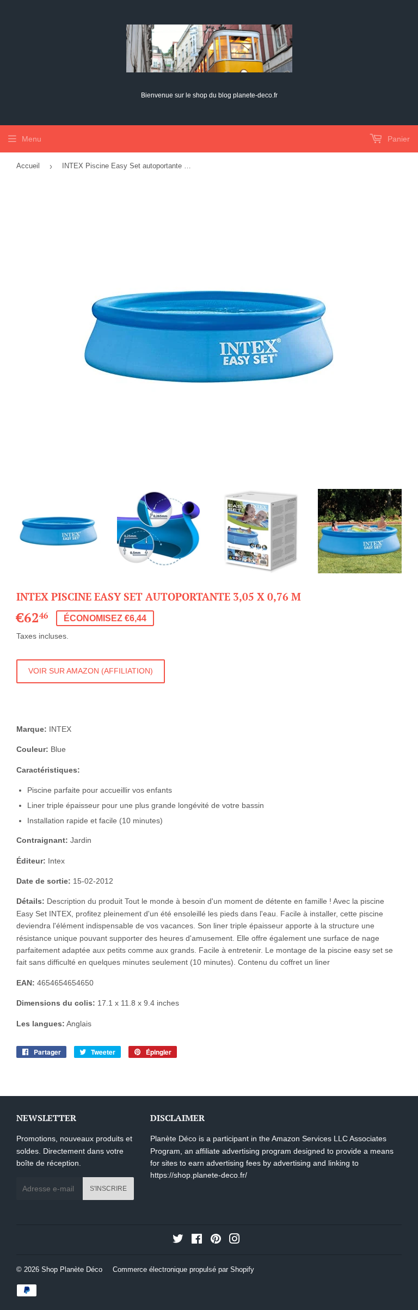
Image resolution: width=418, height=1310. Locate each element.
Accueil (28, 166)
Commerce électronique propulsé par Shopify (183, 1269)
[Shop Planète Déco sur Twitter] (178, 1240)
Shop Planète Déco (71, 1269)
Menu (31, 138)
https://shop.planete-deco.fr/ (198, 1175)
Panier (397, 138)
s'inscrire (108, 1188)
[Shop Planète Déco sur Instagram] (234, 1240)
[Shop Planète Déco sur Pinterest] (216, 1240)
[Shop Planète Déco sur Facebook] (196, 1240)
